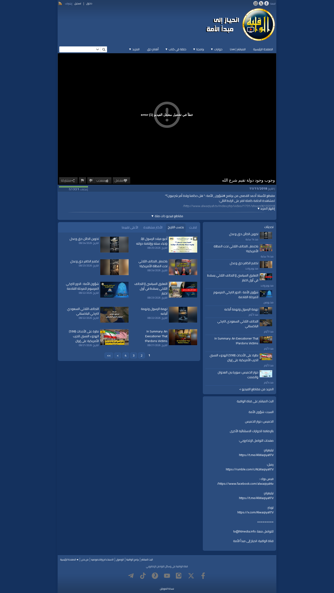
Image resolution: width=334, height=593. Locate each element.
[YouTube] (167, 576)
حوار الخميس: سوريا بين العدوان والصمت (238, 374)
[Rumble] (155, 576)
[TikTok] (143, 576)
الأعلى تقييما (130, 227)
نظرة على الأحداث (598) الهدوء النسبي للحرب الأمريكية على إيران (233, 357)
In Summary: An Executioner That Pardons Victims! (236, 340)
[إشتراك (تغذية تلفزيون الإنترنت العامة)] (60, 3)
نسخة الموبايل (167, 588)
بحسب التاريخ (176, 227)
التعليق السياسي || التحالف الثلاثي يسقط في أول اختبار (232, 277)
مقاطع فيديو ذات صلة (167, 216)
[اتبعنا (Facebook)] (266, 3)
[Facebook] (203, 576)
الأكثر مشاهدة (152, 227)
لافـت (193, 227)
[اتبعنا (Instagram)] (255, 3)
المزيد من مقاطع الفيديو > (256, 389)
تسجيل (78, 3)
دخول (89, 3)
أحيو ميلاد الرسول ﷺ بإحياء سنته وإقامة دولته (151, 241)
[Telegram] (131, 576)
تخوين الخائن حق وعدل (243, 234)
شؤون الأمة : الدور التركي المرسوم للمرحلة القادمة (235, 294)
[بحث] (104, 49)
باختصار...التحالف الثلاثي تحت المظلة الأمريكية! (236, 248)
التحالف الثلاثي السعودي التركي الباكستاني (237, 323)
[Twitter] (191, 576)
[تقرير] (82, 180)
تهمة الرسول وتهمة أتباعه (241, 309)
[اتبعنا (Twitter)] (261, 3)
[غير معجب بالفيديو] (91, 180)
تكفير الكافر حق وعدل (244, 263)
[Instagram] (179, 576)
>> (109, 355)
